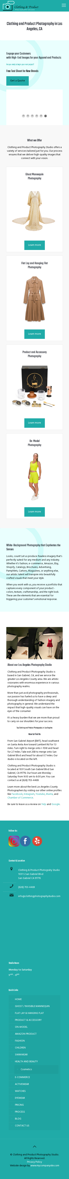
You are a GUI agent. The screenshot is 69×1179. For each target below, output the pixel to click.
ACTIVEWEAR (22, 1084)
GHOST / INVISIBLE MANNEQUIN (32, 1006)
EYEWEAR (20, 1098)
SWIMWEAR (21, 1055)
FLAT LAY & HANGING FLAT (29, 1013)
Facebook (17, 794)
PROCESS (20, 1112)
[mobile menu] (64, 5)
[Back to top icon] (34, 1147)
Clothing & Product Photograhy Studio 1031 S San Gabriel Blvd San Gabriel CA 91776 (39, 874)
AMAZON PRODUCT (26, 1034)
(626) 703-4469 (26, 887)
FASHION (20, 1041)
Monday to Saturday (20, 970)
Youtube (40, 794)
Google (55, 804)
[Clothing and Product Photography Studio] (21, 6)
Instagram (29, 794)
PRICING (19, 1105)
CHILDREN (20, 1048)
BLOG (18, 1119)
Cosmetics (26, 1069)
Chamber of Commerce (20, 798)
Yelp (43, 804)
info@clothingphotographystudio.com (39, 896)
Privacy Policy (34, 1162)
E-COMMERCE (22, 1077)
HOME (18, 999)
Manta (49, 794)
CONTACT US (22, 1126)
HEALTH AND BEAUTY (26, 1062)
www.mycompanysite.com (44, 1166)
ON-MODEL (21, 1027)
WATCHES (20, 1091)
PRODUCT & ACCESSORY (28, 1020)
